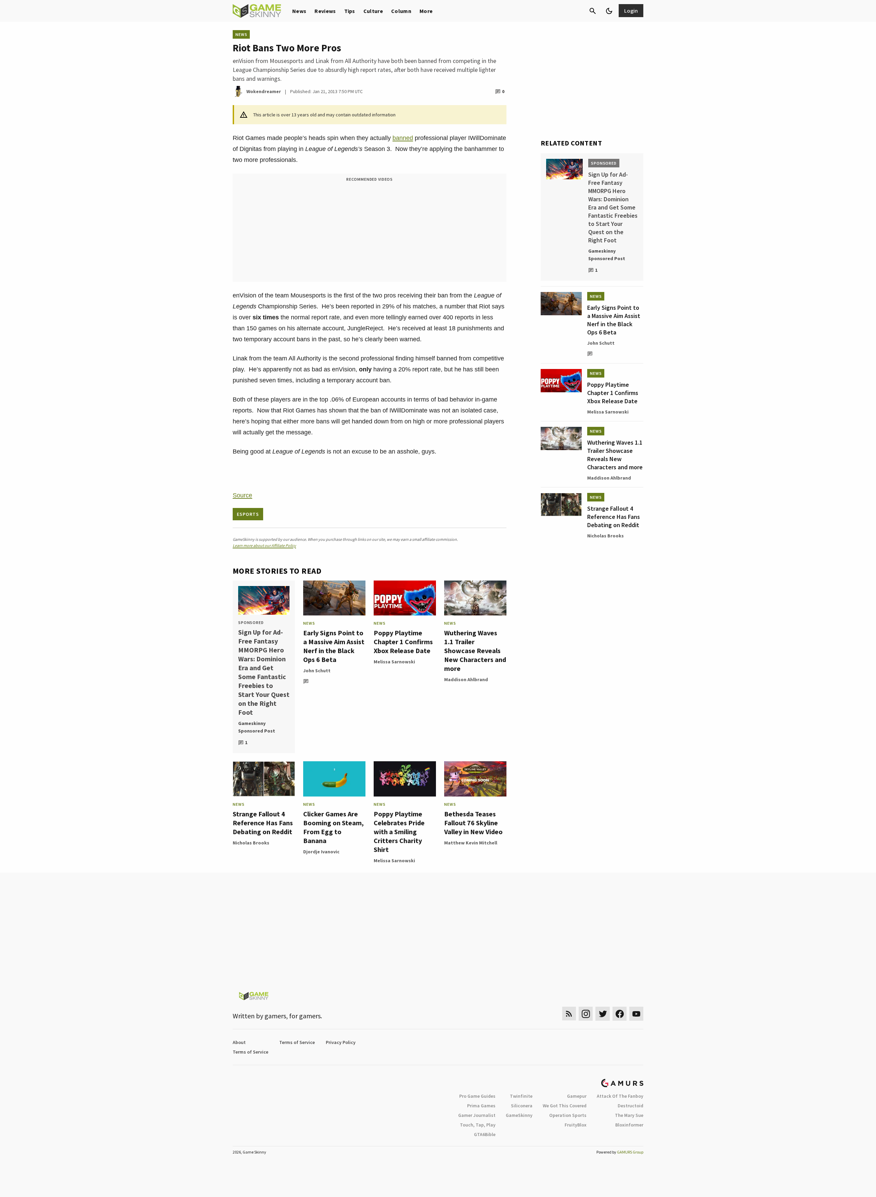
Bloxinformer (629, 1125)
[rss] (569, 1014)
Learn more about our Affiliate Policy (264, 545)
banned (402, 138)
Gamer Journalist (476, 1115)
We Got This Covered (565, 1106)
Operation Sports (568, 1115)
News (299, 11)
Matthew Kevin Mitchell (470, 843)
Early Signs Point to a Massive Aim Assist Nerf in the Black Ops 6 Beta (333, 646)
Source (242, 495)
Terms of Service (297, 1042)
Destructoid (630, 1106)
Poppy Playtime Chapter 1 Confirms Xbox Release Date (403, 641)
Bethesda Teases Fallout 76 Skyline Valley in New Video (473, 823)
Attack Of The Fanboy (620, 1096)
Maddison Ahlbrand (466, 679)
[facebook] (620, 1014)
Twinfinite (521, 1096)
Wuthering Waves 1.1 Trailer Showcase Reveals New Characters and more (475, 650)
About (239, 1042)
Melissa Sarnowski (394, 662)
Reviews (325, 11)
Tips (349, 11)
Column (401, 11)
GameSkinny (519, 1115)
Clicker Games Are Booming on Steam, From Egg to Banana (333, 827)
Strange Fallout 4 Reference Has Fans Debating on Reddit (263, 823)
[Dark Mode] (609, 11)
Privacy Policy (341, 1042)
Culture (373, 11)
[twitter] (602, 1014)
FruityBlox (576, 1125)
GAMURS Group (630, 1152)
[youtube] (636, 1014)
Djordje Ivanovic (321, 852)
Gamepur (577, 1096)
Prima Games (481, 1106)
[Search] (593, 11)
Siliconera (521, 1106)
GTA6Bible (484, 1134)
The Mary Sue (629, 1115)
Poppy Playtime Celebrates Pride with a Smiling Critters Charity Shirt (399, 832)
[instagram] (586, 1014)
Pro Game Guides (477, 1096)
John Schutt (317, 670)
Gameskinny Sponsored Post (256, 727)
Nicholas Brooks (251, 843)
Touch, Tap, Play (477, 1125)
